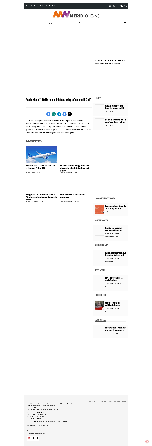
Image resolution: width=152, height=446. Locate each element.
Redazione (37, 103)
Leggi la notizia (109, 111)
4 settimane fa (68, 201)
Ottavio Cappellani (112, 333)
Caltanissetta (63, 23)
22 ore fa (33, 172)
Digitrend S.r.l (45, 425)
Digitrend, (28, 172)
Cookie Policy (51, 6)
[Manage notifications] (147, 441)
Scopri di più (54, 409)
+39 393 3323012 (62, 421)
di (106, 212)
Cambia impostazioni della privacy (37, 431)
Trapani (102, 23)
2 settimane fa (68, 172)
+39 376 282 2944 (37, 418)
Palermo (43, 23)
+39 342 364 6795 (39, 416)
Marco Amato (111, 212)
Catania (35, 23)
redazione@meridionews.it (38, 414)
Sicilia (28, 23)
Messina (78, 23)
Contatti (29, 6)
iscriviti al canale (112, 64)
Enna (72, 23)
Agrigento (52, 23)
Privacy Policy (39, 6)
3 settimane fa (34, 201)
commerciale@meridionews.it (47, 421)
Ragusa (86, 23)
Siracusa (94, 23)
